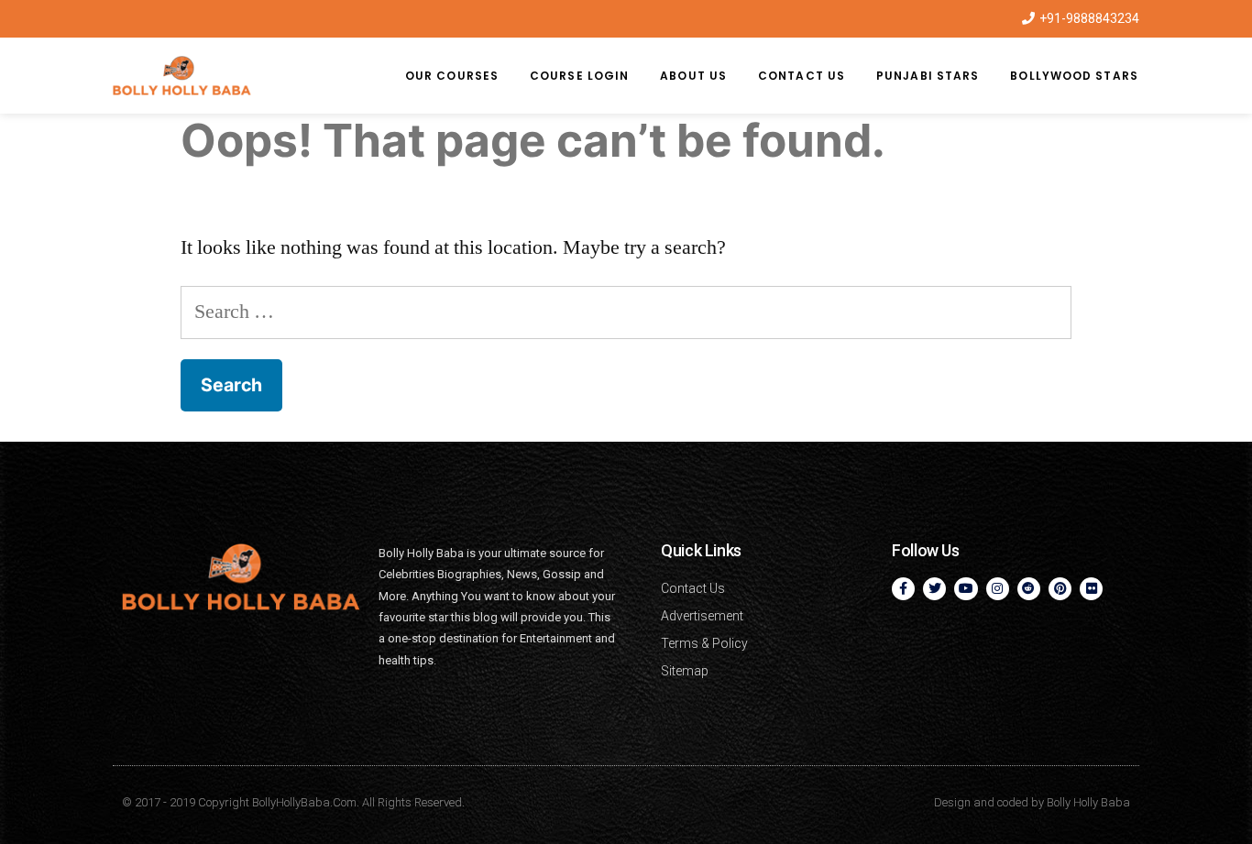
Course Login (579, 75)
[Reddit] (1028, 588)
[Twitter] (934, 588)
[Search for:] (626, 311)
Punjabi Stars (927, 75)
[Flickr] (1091, 588)
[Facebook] (903, 588)
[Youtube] (965, 588)
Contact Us (801, 75)
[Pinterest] (1060, 588)
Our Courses (452, 75)
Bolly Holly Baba (1088, 802)
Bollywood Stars (1074, 75)
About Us (693, 75)
